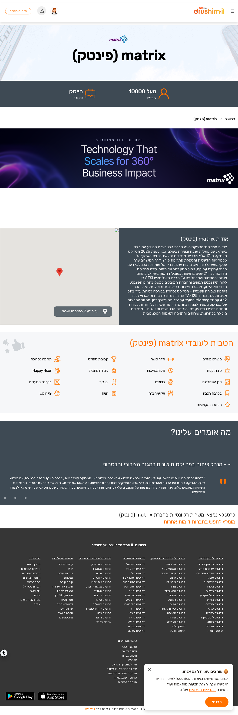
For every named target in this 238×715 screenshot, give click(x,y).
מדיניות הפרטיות (30, 569)
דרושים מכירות (214, 626)
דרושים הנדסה (214, 604)
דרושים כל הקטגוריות (210, 564)
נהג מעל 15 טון (64, 595)
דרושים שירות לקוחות (172, 608)
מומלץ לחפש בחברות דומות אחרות (199, 522)
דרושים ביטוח (215, 586)
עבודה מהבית (65, 564)
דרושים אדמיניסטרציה (209, 573)
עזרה (37, 595)
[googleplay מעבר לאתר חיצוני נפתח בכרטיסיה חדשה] (20, 696)
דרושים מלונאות (175, 564)
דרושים (230, 119)
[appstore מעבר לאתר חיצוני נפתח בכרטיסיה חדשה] (52, 696)
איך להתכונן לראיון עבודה (122, 669)
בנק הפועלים (65, 573)
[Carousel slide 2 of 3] (15, 498)
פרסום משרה (18, 11)
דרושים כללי (215, 608)
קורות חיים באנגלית (125, 677)
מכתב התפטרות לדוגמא (122, 673)
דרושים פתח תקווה (133, 582)
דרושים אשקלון (102, 569)
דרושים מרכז (103, 599)
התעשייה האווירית (62, 586)
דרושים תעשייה (176, 622)
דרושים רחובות (102, 595)
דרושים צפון (104, 613)
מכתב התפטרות (127, 682)
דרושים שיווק (177, 604)
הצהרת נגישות (31, 577)
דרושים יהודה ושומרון (98, 608)
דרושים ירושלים (102, 577)
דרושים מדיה (177, 586)
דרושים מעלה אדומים (98, 586)
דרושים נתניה (137, 591)
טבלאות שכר (65, 613)
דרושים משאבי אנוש (173, 569)
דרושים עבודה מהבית (172, 573)
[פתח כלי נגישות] (3, 653)
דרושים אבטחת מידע (210, 569)
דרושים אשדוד (102, 591)
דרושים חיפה (137, 613)
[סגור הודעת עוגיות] (149, 670)
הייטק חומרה (215, 630)
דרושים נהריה (136, 622)
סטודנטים (67, 599)
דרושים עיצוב (177, 577)
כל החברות (33, 582)
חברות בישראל (31, 586)
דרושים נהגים (65, 604)
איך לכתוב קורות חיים (124, 664)
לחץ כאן (90, 709)
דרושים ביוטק (215, 622)
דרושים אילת (103, 573)
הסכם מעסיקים (31, 573)
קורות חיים (66, 608)
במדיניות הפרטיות (202, 690)
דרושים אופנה (215, 577)
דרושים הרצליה (135, 599)
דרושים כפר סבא (135, 595)
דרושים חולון (137, 573)
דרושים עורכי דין (175, 582)
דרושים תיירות (177, 617)
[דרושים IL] (209, 11)
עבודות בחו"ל (103, 622)
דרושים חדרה (137, 608)
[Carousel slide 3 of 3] (5, 498)
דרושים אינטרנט (213, 582)
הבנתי (217, 702)
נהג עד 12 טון (65, 591)
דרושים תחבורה (176, 595)
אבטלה (132, 660)
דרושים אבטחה (176, 613)
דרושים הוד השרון (134, 604)
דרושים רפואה (176, 599)
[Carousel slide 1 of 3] (25, 498)
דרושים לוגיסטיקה (212, 617)
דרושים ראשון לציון (133, 577)
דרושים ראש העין (134, 586)
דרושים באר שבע (101, 564)
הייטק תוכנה (177, 630)
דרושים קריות (137, 617)
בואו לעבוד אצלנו (30, 599)
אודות (37, 604)
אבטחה (68, 577)
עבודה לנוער (129, 651)
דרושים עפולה (136, 630)
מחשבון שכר (65, 617)
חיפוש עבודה (129, 655)
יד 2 (70, 569)
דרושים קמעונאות (174, 591)
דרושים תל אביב (135, 569)
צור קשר (35, 591)
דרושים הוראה (214, 599)
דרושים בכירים (214, 591)
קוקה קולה (66, 582)
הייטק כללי (178, 626)
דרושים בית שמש (101, 582)
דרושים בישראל (135, 564)
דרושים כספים (214, 613)
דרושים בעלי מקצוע (211, 595)
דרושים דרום (103, 617)
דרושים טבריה (136, 626)
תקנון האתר (33, 564)
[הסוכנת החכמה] (54, 11)
